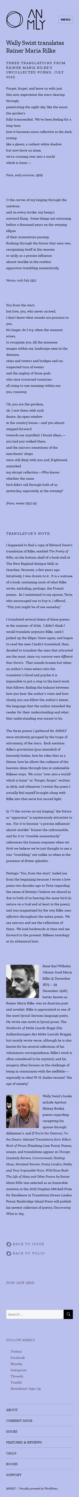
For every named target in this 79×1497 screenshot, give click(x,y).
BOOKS (12, 1464)
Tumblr (16, 1382)
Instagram (19, 1370)
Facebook (18, 1357)
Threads (17, 1376)
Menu (65, 19)
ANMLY (11, 1488)
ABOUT (12, 1410)
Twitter (16, 1351)
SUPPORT (14, 1475)
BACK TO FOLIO (28, 1253)
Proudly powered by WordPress (39, 1488)
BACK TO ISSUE (28, 1244)
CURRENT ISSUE (19, 1421)
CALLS (11, 1453)
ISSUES (12, 1431)
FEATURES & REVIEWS (24, 1442)
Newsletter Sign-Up (26, 1388)
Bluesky (16, 1364)
